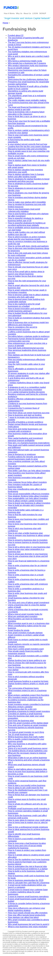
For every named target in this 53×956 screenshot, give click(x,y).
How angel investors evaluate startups (25, 633)
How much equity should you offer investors (27, 913)
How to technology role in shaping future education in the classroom (26, 113)
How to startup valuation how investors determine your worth (25, 171)
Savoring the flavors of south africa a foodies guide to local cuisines (28, 87)
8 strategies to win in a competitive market (27, 387)
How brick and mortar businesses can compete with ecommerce (25, 430)
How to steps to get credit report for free (25, 788)
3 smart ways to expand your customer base (28, 889)
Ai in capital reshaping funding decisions (26, 392)
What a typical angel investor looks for (25, 614)
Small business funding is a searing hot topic (28, 681)
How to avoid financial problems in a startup (28, 869)
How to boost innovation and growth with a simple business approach (27, 309)
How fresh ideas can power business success (28, 413)
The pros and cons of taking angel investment (28, 602)
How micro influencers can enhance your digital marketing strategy (26, 909)
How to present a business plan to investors (27, 540)
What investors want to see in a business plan (28, 623)
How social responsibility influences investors (28, 494)
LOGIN (35, 13)
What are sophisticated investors (22, 616)
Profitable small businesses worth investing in (28, 808)
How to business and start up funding (25, 415)
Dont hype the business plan (21, 721)
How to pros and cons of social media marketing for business (25, 847)
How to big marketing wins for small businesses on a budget (24, 305)
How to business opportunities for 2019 (25, 880)
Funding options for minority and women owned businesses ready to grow (26, 458)
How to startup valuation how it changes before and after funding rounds (26, 175)
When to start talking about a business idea (27, 769)
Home (5, 23)
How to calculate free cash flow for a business (28, 883)
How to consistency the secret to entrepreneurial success (22, 328)
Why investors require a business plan (25, 697)
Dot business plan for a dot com (22, 709)
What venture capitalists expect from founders (28, 695)
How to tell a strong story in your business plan (29, 547)
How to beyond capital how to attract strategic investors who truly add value (28, 296)
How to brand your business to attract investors (29, 503)
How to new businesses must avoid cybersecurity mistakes (24, 210)
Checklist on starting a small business (25, 714)
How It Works (9, 13)
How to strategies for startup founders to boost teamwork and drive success (28, 180)
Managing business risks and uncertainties (27, 149)
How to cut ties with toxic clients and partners (28, 246)
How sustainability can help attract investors (28, 498)
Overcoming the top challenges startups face (28, 79)
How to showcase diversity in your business (28, 554)
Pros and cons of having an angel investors (27, 725)
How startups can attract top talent (23, 917)
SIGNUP (42, 13)
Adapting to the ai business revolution (25, 389)
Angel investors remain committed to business (29, 704)
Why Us (19, 13)
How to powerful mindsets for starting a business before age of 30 (25, 219)
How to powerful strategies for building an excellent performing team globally (27, 224)
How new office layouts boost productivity (26, 915)
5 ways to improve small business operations (28, 896)
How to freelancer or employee (22, 454)
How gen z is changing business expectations (29, 443)
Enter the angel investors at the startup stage (28, 723)
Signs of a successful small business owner (27, 748)
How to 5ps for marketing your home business (28, 859)
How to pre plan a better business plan (25, 533)
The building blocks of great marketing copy (27, 751)
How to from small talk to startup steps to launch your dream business (26, 272)
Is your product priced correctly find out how (27, 144)
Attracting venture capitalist (20, 707)
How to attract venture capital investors (25, 501)
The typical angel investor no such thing (26, 732)
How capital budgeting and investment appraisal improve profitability (25, 439)
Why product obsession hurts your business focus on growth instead (27, 66)
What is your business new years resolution (27, 927)
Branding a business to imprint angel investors (29, 711)
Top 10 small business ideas (21, 734)
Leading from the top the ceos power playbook (29, 146)
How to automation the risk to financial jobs (27, 866)
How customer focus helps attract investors (27, 482)
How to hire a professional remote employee (28, 827)
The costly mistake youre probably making (27, 100)
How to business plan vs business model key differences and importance (28, 323)
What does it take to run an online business (27, 758)
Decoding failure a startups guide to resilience (29, 336)
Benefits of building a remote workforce (25, 422)
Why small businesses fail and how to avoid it (28, 924)
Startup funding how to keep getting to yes (27, 660)
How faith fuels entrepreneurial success (26, 348)
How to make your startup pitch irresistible (27, 202)
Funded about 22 (15, 35)
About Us (27, 13)
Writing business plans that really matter (26, 737)
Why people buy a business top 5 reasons (27, 63)
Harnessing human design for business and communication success (27, 340)
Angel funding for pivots (18, 630)
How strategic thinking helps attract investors (28, 496)
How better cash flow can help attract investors (29, 471)
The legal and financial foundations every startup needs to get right (26, 108)
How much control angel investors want (26, 649)
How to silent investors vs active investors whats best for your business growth (27, 238)
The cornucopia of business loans (23, 688)
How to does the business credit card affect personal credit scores (27, 816)
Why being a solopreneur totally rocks (25, 61)
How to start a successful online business (26, 785)
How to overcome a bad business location (27, 843)
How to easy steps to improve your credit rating (29, 820)
